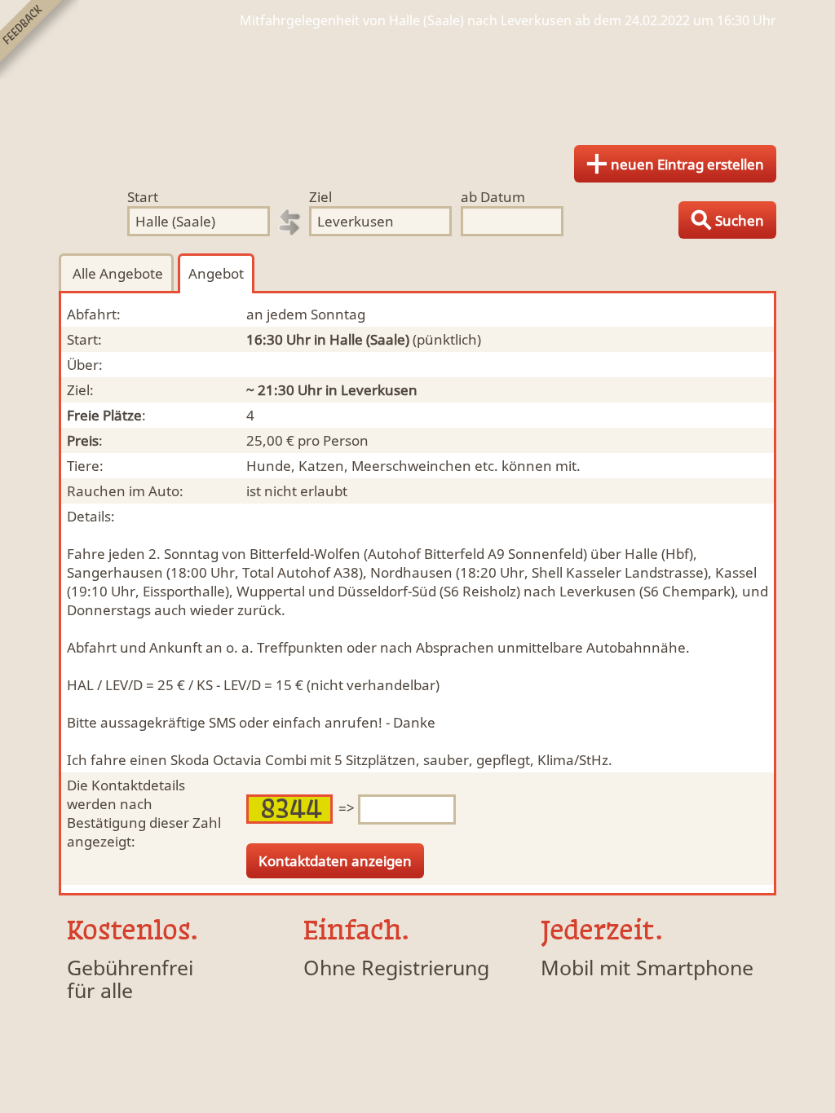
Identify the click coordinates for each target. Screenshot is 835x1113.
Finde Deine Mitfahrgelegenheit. (417, 81)
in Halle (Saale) (361, 339)
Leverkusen (379, 390)
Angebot (216, 273)
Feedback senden (39, 39)
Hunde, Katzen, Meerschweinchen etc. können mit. (413, 465)
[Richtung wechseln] (289, 222)
